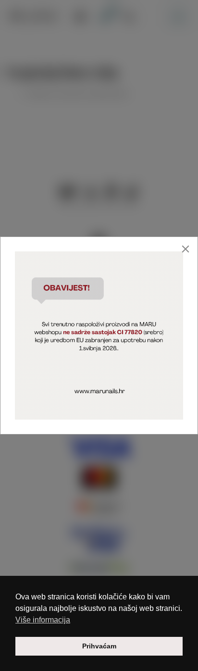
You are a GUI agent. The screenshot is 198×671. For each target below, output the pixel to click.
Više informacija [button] (42, 620)
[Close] (185, 249)
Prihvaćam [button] (99, 646)
